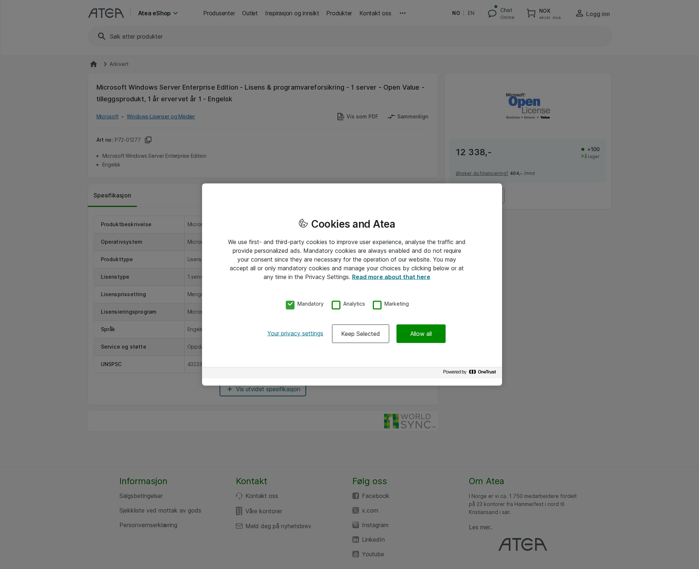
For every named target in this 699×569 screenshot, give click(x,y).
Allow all (421, 333)
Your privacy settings (295, 333)
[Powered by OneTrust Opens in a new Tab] (470, 373)
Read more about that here (391, 276)
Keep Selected (360, 333)
